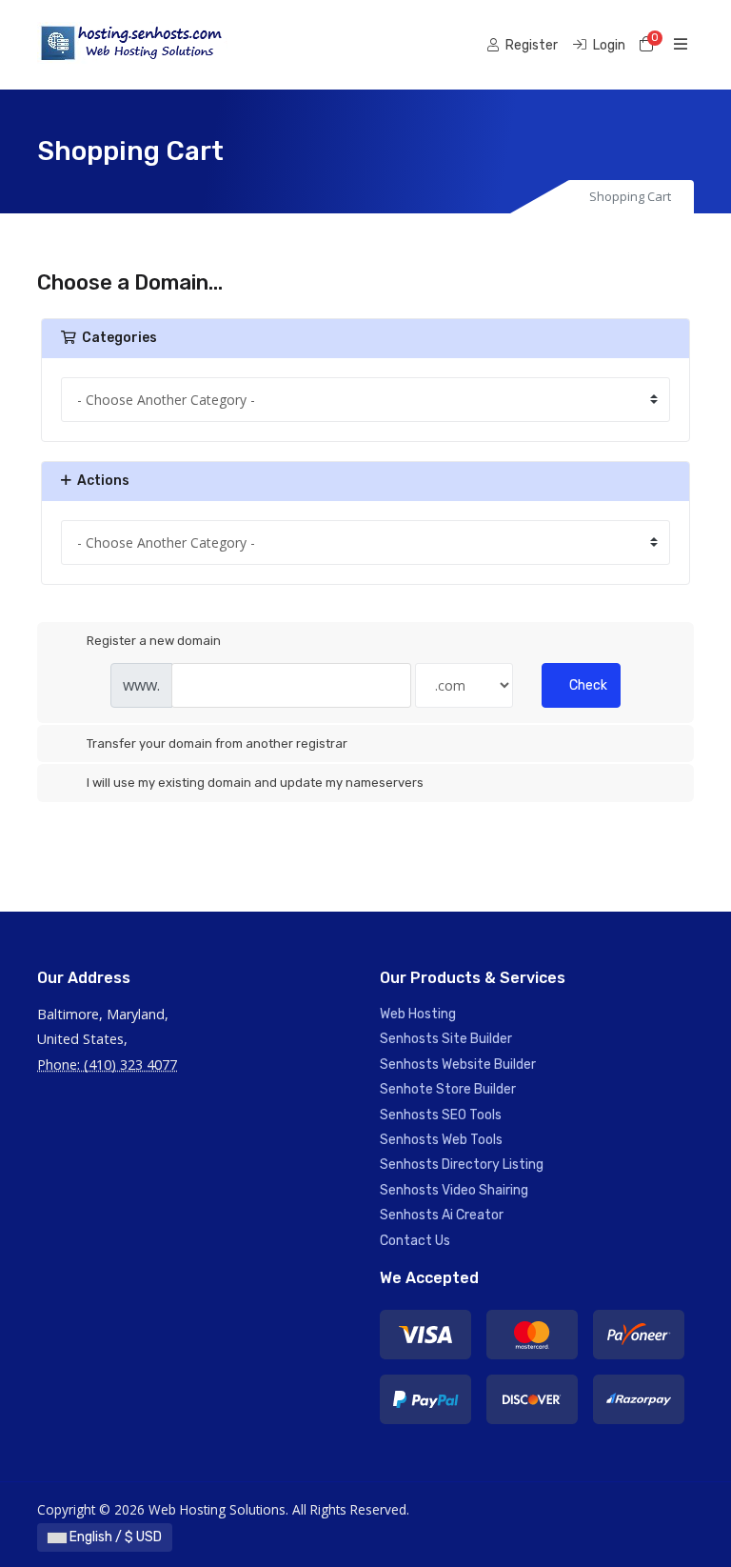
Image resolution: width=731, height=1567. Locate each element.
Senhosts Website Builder (458, 1064)
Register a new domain (154, 640)
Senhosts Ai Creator (442, 1215)
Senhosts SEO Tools (441, 1115)
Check (588, 685)
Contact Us (415, 1241)
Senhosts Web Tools (441, 1140)
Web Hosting (418, 1014)
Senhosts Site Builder (446, 1039)
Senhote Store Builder (448, 1089)
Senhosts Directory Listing (461, 1164)
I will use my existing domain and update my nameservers (255, 782)
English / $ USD (114, 1537)
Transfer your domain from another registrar (217, 743)
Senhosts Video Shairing (454, 1190)
